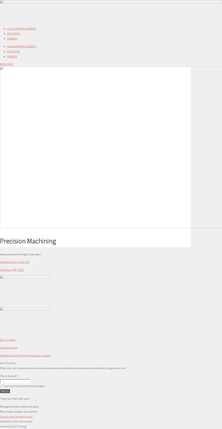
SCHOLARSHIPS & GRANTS (21, 28)
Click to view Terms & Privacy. (16, 416)
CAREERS (12, 38)
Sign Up (5, 391)
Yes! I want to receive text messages (24, 386)
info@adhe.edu (9, 347)
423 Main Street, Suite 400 (14, 262)
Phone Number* (9, 376)
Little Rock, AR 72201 (12, 269)
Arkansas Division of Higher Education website (25, 355)
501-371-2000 (8, 340)
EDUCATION (13, 33)
